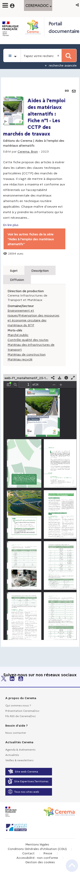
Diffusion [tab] (17, 279)
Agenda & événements (20, 749)
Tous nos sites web (26, 791)
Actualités (12, 755)
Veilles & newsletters (19, 760)
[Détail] (66, 377)
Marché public (18, 334)
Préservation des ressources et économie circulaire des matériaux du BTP (33, 320)
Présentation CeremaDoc (22, 710)
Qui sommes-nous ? (18, 705)
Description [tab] (40, 270)
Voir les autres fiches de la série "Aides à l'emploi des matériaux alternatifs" (31, 239)
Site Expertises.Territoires (31, 781)
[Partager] (53, 377)
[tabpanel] (40, 362)
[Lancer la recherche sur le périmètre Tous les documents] (69, 55)
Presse (47, 853)
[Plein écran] (73, 377)
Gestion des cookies (40, 862)
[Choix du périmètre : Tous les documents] (12, 55)
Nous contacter (15, 732)
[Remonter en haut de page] (72, 865)
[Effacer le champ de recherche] (58, 55)
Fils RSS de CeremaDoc (20, 716)
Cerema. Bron (28, 151)
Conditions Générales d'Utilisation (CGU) (37, 849)
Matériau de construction (27, 354)
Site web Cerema (26, 771)
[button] (77, 5)
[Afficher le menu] (5, 5)
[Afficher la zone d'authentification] (15, 5)
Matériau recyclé (20, 359)
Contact (28, 853)
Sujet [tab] (14, 270)
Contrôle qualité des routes (28, 339)
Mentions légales (37, 844)
